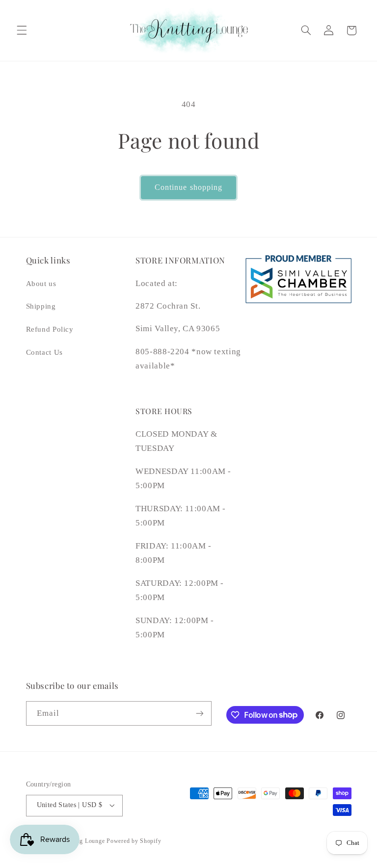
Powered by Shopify (134, 841)
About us (41, 284)
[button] (21, 30)
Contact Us (44, 352)
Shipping (41, 306)
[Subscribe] (199, 713)
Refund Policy (50, 329)
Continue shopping (188, 187)
